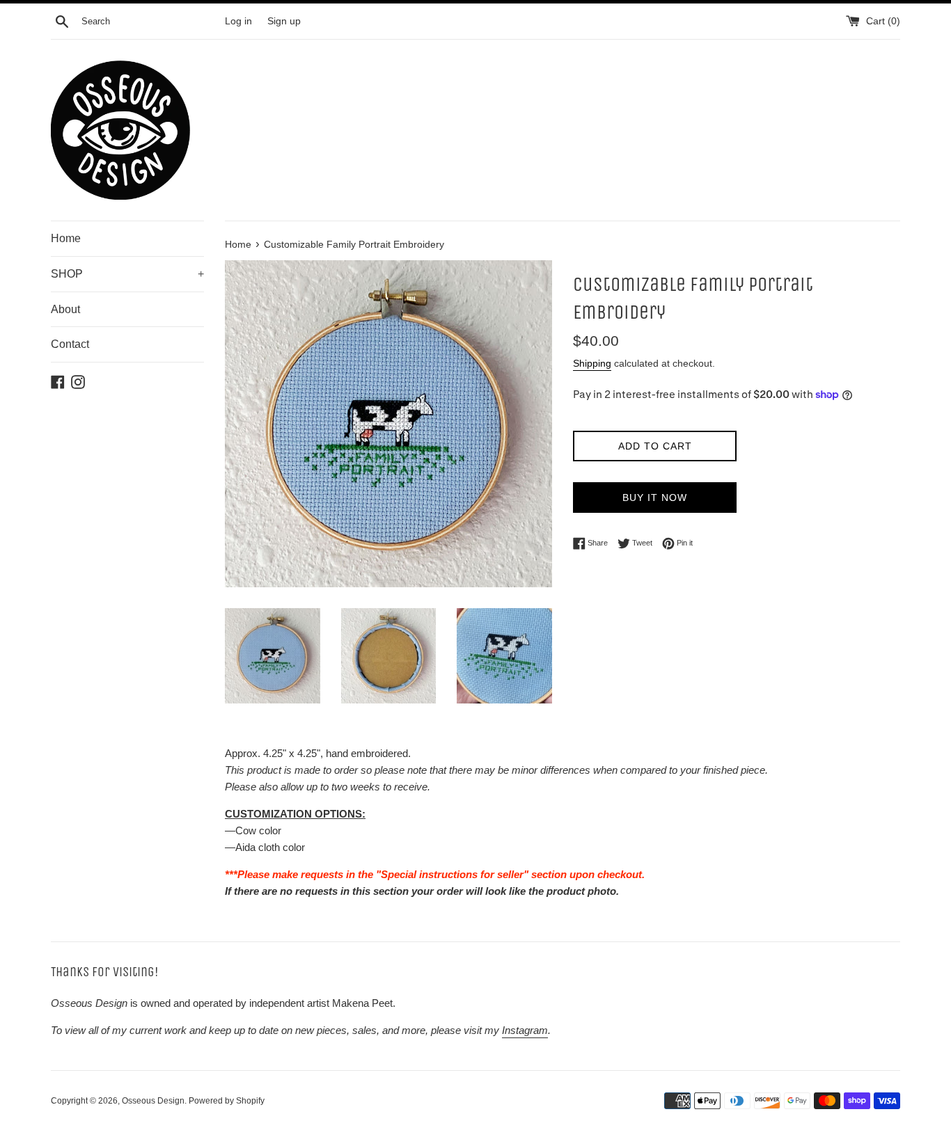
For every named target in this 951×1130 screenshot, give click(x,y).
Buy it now (654, 497)
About (65, 309)
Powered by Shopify (227, 1101)
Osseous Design (153, 1101)
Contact (70, 344)
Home (66, 238)
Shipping (592, 363)
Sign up (284, 21)
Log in (238, 21)
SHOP (127, 274)
